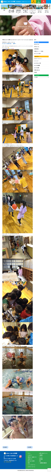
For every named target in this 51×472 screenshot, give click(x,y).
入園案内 (38, 2)
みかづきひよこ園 (37, 63)
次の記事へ (30, 447)
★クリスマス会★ (37, 53)
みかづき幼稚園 (37, 65)
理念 (4, 10)
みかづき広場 (36, 67)
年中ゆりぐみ (36, 46)
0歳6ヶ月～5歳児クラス (32, 457)
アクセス (43, 2)
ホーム (29, 453)
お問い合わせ (33, 2)
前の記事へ (5, 447)
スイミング (36, 60)
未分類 (35, 72)
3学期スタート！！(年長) (38, 51)
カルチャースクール (46, 11)
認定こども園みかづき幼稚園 (11, 11)
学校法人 (22, 1)
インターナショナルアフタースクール (32, 12)
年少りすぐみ (36, 44)
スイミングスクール (39, 11)
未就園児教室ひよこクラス (18, 12)
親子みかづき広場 (25, 11)
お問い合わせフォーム (43, 453)
